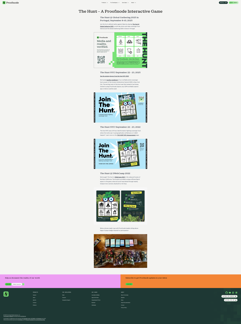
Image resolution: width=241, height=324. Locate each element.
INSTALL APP (223, 2)
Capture (34, 295)
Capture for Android (228, 296)
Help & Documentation (125, 302)
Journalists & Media (95, 295)
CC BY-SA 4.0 (23, 316)
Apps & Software (95, 297)
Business (93, 302)
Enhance (34, 305)
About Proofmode (124, 295)
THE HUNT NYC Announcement (126, 135)
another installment (112, 80)
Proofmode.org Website (8, 316)
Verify (34, 297)
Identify (34, 300)
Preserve (64, 297)
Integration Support (66, 300)
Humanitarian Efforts (96, 300)
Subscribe (129, 284)
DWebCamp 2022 (120, 177)
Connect (34, 302)
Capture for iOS (229, 300)
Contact (122, 305)
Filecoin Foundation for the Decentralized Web (35, 319)
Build (63, 295)
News (122, 300)
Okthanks (39, 318)
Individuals (94, 305)
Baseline (123, 297)
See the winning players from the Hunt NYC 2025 (114, 76)
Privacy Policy (124, 307)
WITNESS (33, 318)
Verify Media (233, 2)
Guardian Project (27, 318)
